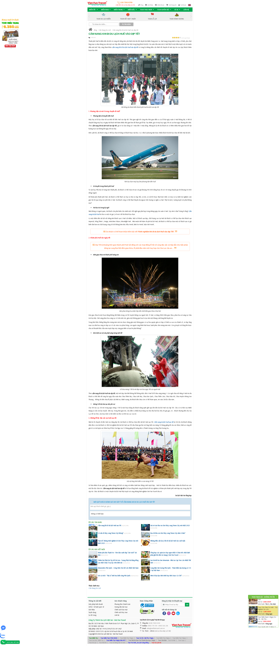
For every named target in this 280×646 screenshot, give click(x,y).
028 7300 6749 (126, 2)
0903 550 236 (163, 626)
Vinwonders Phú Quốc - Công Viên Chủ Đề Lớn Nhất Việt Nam (118, 568)
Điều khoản (161, 5)
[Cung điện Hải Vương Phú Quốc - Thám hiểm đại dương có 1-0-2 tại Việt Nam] (145, 570)
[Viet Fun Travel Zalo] (177, 613)
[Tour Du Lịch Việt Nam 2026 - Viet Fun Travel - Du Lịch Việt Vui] (97, 3)
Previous (89, 16)
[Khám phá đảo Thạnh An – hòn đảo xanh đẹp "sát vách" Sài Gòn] (93, 554)
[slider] (176, 37)
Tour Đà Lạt (92, 643)
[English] (189, 5)
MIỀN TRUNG (118, 10)
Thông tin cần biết (95, 601)
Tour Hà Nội (171, 640)
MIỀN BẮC (131, 10)
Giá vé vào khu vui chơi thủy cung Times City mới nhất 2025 (170, 525)
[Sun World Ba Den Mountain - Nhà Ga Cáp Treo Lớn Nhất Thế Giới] (145, 562)
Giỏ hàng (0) (172, 5)
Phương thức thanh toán (122, 604)
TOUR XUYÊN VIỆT (163, 10)
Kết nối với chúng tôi (169, 609)
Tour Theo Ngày (146, 10)
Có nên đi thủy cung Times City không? (110, 533)
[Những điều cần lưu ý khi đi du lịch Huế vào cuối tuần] (145, 542)
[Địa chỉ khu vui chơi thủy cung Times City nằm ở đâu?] (145, 535)
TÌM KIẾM (127, 24)
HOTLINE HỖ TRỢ (13, 642)
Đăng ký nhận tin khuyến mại (172, 601)
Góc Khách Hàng (121, 601)
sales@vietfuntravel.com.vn (156, 628)
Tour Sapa (181, 640)
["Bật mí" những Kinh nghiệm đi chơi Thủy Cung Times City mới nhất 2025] (93, 542)
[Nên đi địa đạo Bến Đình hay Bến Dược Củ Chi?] (145, 577)
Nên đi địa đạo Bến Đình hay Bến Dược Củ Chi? (166, 576)
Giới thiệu (150, 5)
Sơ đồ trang (92, 615)
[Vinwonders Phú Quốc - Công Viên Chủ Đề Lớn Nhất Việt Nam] (93, 570)
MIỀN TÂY (92, 10)
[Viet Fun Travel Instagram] (168, 613)
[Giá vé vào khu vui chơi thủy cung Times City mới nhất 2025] (145, 527)
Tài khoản (183, 5)
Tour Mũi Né (103, 643)
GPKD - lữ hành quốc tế (96, 607)
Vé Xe (176, 10)
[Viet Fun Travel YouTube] (173, 613)
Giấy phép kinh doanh (96, 604)
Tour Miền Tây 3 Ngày (179, 638)
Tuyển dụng (92, 612)
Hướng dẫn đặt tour (121, 607)
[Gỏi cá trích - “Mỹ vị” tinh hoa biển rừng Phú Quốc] (93, 577)
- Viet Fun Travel (117, 634)
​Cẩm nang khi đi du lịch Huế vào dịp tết (125, 30)
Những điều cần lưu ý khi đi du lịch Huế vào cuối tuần (167, 541)
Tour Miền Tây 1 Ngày (126, 638)
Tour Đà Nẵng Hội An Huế (117, 643)
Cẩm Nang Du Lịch (105, 30)
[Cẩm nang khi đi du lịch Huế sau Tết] (93, 527)
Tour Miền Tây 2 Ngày (163, 638)
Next (190, 16)
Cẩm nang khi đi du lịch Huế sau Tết (109, 525)
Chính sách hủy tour (121, 612)
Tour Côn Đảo (162, 640)
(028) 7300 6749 (154, 623)
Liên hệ (186, 10)
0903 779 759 (152, 626)
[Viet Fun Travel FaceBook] (164, 613)
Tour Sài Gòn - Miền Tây (96, 640)
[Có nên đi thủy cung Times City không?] (93, 535)
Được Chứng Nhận (146, 601)
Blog (142, 5)
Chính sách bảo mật (121, 610)
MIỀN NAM (105, 10)
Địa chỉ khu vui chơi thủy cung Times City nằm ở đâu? (167, 533)
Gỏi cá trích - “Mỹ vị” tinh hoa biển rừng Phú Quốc (114, 576)
